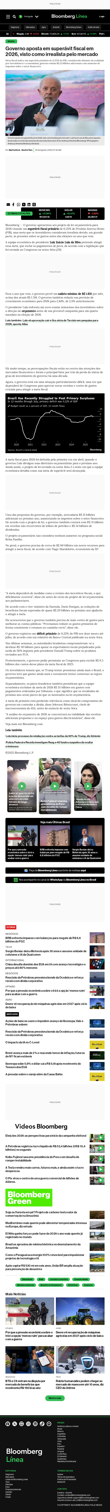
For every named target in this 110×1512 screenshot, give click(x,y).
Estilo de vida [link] (93, 27)
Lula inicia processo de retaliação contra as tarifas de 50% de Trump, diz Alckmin (53, 736)
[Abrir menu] (8, 17)
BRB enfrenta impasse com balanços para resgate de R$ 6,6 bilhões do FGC (54, 852)
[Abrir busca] (14, 17)
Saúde (8, 1494)
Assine (60, 1474)
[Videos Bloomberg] (55, 1127)
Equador (61, 1446)
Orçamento (88, 1285)
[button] (8, 204)
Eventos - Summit (64, 1493)
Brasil (11, 41)
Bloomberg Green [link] (73, 27)
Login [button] (101, 16)
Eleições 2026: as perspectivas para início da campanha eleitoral (45, 1135)
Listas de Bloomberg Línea (16, 1479)
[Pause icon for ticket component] (7, 34)
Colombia (61, 1436)
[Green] (54, 1197)
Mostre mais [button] (55, 1398)
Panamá (60, 1449)
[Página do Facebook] (7, 1424)
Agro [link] (44, 27)
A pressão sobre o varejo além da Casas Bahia (33, 1074)
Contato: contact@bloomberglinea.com (73, 1495)
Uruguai (60, 1451)
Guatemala (61, 1459)
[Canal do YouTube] (21, 1424)
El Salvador (62, 1456)
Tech (7, 1482)
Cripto (8, 1497)
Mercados (9, 1477)
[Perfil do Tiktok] (42, 1424)
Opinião (8, 1492)
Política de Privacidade (66, 1479)
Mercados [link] (30, 27)
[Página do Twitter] (14, 1424)
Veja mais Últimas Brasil (55, 822)
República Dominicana (66, 1461)
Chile (59, 1441)
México (60, 1431)
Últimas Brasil (27, 1279)
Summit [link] (56, 27)
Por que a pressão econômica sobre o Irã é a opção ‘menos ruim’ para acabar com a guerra (21, 854)
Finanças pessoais (13, 1489)
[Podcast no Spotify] (49, 1424)
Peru (59, 1444)
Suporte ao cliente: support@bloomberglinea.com (78, 1498)
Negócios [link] (15, 27)
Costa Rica (61, 1454)
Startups (9, 1484)
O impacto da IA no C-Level (22, 1042)
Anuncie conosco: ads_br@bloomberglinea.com (77, 1500)
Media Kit (61, 1482)
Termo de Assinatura (65, 1477)
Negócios (9, 1474)
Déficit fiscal (72, 1285)
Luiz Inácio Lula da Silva (59, 1279)
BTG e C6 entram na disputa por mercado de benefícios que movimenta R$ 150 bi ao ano (25, 1384)
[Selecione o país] (36, 17)
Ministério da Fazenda (25, 1285)
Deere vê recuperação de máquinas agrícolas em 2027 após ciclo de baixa (79, 1334)
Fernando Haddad (81, 1279)
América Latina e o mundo (68, 1426)
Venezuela (61, 1439)
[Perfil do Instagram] (28, 1424)
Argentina (61, 1434)
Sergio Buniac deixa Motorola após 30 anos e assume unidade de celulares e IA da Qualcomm (86, 854)
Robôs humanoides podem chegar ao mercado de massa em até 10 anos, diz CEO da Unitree (80, 1384)
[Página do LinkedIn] (35, 1424)
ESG (7, 1487)
